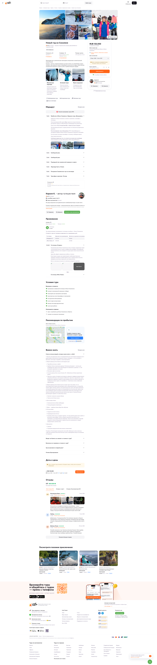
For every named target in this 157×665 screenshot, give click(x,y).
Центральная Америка (34, 656)
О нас (78, 612)
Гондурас (68, 652)
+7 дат (68, 572)
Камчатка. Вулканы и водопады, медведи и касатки (46, 569)
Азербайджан (57, 652)
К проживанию (63, 57)
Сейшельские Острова (109, 647)
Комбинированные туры (53, 98)
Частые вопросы (65, 621)
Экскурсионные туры (65, 98)
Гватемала (68, 647)
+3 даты (49, 573)
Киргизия (81, 654)
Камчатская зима (83, 569)
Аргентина (56, 656)
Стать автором (107, 606)
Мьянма (93, 649)
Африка (31, 649)
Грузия (68, 656)
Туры (63, 612)
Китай (80, 656)
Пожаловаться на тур (100, 90)
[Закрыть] (84, 116)
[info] (49, 616)
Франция (118, 649)
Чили (117, 656)
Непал (92, 654)
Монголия (93, 647)
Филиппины (118, 647)
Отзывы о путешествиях (67, 619)
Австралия (56, 647)
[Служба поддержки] (150, 662)
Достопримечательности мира (84, 619)
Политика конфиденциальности (48, 636)
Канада (80, 647)
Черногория (119, 654)
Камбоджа (81, 645)
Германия (68, 649)
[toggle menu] (2, 2)
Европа (31, 645)
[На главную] (8, 2)
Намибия (93, 652)
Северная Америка (33, 652)
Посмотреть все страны (59, 658)
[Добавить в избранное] (56, 552)
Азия (30, 647)
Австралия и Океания (34, 654)
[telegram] (102, 613)
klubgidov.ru (72, 638)
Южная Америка (33, 658)
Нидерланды (94, 656)
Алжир (55, 654)
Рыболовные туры (77, 98)
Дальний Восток (73, 45)
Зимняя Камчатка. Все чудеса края (67, 569)
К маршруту (49, 56)
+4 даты (110, 573)
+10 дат (89, 572)
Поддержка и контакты (82, 621)
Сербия (105, 655)
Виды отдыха (65, 614)
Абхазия (56, 645)
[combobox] (99, 58)
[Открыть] (84, 152)
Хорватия (118, 652)
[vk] (99, 613)
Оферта (40, 636)
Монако (93, 645)
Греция (68, 654)
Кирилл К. (50, 193)
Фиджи (117, 645)
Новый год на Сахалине (59, 495)
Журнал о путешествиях (82, 616)
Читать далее (49, 208)
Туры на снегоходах (52, 100)
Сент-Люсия (106, 653)
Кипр (80, 652)
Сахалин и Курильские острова (62, 45)
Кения (80, 649)
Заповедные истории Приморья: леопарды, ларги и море (106, 569)
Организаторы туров (67, 616)
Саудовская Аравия (108, 645)
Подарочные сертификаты (83, 614)
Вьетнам (68, 645)
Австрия (56, 649)
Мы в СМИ (64, 623)
